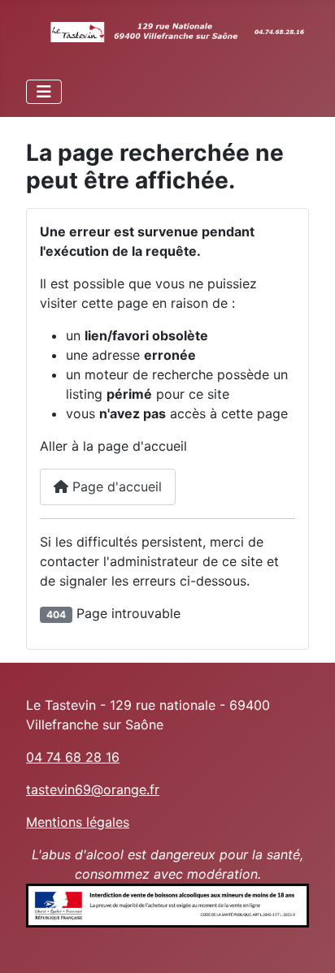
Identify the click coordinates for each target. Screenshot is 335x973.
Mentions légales (77, 822)
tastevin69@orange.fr (92, 789)
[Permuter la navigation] (44, 92)
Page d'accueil (115, 486)
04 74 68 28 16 (73, 757)
